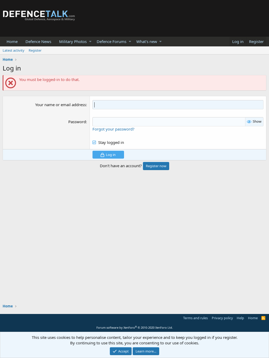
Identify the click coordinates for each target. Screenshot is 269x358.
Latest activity (13, 50)
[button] (90, 41)
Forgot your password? (113, 129)
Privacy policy (222, 318)
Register (35, 50)
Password (77, 121)
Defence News (38, 41)
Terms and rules (195, 318)
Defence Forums (111, 41)
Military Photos (73, 41)
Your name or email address (60, 104)
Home (12, 41)
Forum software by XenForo (134, 327)
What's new (146, 41)
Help (240, 318)
